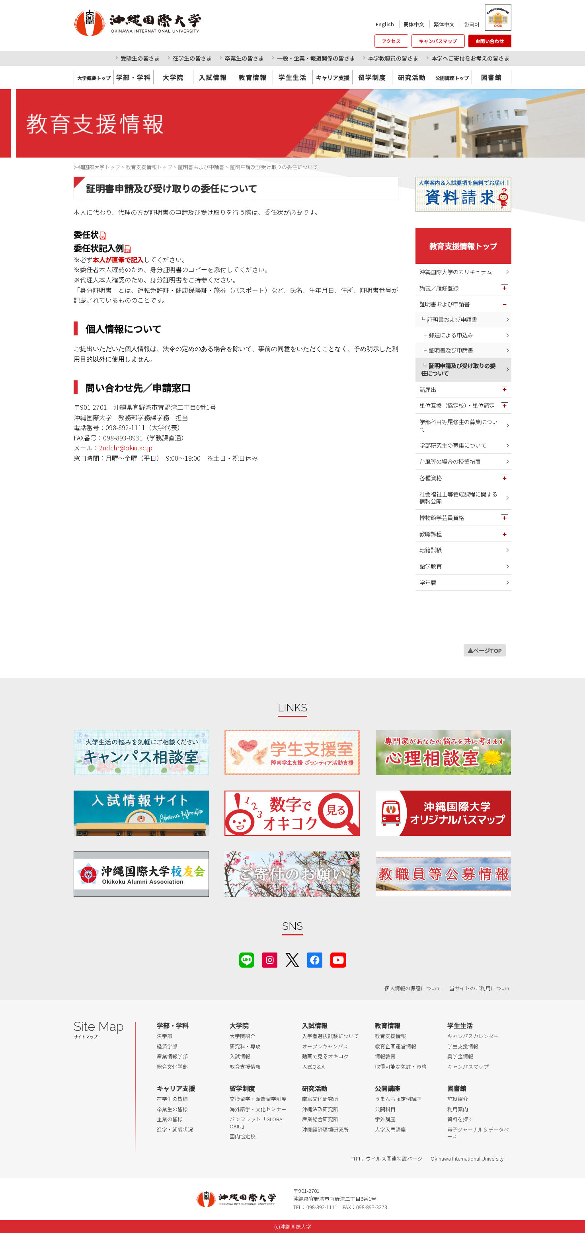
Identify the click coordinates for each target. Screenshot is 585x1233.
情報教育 (385, 1056)
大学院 (173, 77)
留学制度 (372, 77)
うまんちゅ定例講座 (398, 1098)
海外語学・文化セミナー (258, 1109)
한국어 (472, 24)
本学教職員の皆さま (393, 58)
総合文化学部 (172, 1066)
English (385, 24)
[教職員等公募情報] (443, 873)
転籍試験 (430, 549)
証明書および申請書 (444, 304)
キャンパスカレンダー (473, 1036)
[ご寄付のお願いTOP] (292, 873)
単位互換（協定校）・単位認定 (457, 405)
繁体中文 (444, 24)
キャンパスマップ (438, 41)
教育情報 (253, 77)
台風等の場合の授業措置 (450, 461)
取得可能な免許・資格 (401, 1066)
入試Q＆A (313, 1066)
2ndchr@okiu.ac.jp (125, 447)
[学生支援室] (292, 752)
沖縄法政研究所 (320, 1109)
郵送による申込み (451, 335)
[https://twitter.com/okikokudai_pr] (292, 959)
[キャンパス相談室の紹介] (141, 752)
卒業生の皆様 (172, 1109)
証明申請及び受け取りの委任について (458, 369)
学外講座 (385, 1119)
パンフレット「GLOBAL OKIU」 (257, 1122)
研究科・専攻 (245, 1046)
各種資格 (430, 477)
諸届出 (427, 389)
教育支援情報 (245, 1066)
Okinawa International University (467, 1158)
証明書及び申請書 (451, 350)
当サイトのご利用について (480, 988)
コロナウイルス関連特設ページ (386, 1158)
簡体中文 (414, 24)
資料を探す (460, 1119)
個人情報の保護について (412, 988)
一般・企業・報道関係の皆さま (316, 58)
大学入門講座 (390, 1129)
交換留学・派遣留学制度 (258, 1098)
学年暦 (427, 582)
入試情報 (213, 77)
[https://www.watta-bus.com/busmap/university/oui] (443, 813)
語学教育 (430, 566)
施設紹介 (457, 1098)
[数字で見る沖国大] (292, 813)
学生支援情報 (462, 1046)
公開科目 (385, 1109)
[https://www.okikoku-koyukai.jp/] (141, 873)
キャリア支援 (176, 1088)
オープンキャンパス (325, 1046)
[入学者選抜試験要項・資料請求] (463, 194)
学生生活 (292, 77)
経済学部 (167, 1046)
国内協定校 (242, 1136)
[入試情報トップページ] (141, 813)
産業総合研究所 (320, 1119)
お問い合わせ (490, 41)
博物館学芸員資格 (441, 517)
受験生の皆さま (140, 58)
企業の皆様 (170, 1119)
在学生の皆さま (192, 58)
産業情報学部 (172, 1056)
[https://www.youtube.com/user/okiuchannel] (338, 959)
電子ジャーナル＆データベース (478, 1133)
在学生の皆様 (172, 1098)
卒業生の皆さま (244, 58)
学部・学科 (133, 77)
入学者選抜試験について (330, 1036)
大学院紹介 (242, 1036)
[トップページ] (173, 23)
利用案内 (457, 1109)
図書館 (491, 77)
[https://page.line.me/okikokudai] (246, 959)
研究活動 (412, 77)
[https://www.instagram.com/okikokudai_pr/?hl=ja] (269, 959)
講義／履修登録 (438, 288)
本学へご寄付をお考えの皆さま (470, 58)
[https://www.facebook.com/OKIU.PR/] (314, 959)
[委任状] (103, 234)
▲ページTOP (485, 650)
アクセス (391, 41)
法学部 (164, 1036)
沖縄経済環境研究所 (325, 1129)
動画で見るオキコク (325, 1056)
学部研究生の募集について (452, 445)
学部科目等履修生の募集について (458, 425)
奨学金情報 (460, 1056)
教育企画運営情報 (395, 1046)
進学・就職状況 (175, 1129)
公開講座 (387, 1088)
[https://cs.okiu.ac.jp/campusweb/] (498, 17)
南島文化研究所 (320, 1098)
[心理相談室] (443, 752)
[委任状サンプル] (128, 248)
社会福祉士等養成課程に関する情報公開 (458, 498)
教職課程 (430, 534)
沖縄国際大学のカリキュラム (455, 271)
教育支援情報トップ (463, 245)
